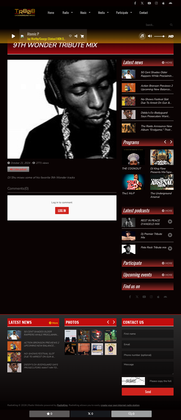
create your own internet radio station (120, 405)
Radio (66, 12)
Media (101, 12)
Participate (122, 12)
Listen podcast (20, 169)
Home (51, 12)
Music (83, 12)
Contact (143, 12)
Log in (62, 210)
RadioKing (62, 405)
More (168, 62)
